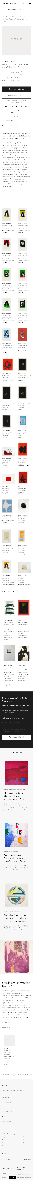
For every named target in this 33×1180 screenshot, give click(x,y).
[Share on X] (17, 106)
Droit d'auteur (7, 1168)
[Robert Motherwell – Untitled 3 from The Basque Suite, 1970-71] (24, 304)
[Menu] (30, 3)
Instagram (26, 1134)
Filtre (27, 200)
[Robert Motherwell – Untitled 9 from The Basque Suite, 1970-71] (24, 214)
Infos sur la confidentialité (24, 1177)
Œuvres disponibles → (16, 96)
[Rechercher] (28, 9)
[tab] (5, 201)
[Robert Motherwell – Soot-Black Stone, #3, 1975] (24, 392)
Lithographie (15, 75)
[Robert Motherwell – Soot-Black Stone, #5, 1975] (24, 364)
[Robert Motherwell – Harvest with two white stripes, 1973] (24, 536)
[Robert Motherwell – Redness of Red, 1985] (24, 334)
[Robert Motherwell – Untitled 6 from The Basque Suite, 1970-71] (8, 274)
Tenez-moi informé (16, 89)
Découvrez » (6, 1022)
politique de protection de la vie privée (8, 1175)
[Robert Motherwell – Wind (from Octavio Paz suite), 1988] (24, 566)
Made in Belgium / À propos (10, 1134)
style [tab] (16, 125)
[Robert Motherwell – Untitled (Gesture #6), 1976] (8, 449)
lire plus (6, 814)
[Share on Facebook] (12, 106)
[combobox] (16, 10)
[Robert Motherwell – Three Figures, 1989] (24, 449)
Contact (4, 1146)
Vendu (13, 83)
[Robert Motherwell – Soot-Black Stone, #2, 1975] (8, 421)
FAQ (3, 1137)
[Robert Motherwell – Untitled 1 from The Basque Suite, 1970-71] (8, 566)
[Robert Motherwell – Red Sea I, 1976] (8, 364)
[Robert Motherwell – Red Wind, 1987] (8, 477)
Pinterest (25, 1140)
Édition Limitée (15, 72)
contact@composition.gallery (12, 1090)
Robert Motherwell (8, 61)
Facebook (26, 1137)
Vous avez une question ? (12, 111)
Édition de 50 (15, 80)
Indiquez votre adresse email (13, 718)
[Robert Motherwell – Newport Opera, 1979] (24, 421)
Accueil (6, 16)
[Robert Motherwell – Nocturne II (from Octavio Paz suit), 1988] (24, 505)
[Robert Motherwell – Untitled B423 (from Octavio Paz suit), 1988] (8, 536)
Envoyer (27, 1159)
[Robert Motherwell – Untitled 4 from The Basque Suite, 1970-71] (8, 304)
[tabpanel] (16, 161)
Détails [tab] (4, 125)
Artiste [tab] (10, 125)
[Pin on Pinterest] (21, 106)
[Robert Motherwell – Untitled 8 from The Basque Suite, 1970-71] (8, 244)
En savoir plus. (9, 120)
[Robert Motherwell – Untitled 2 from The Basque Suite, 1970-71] (8, 334)
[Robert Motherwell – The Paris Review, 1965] (8, 505)
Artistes (14, 16)
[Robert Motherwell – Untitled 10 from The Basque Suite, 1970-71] (8, 214)
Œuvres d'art (6, 1143)
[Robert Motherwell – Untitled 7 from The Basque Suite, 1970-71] (24, 244)
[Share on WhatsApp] (25, 106)
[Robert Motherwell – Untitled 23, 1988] (24, 477)
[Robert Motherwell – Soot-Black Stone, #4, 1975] (8, 392)
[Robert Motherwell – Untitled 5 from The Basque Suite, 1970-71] (24, 274)
